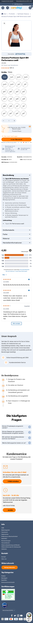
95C (23, 113)
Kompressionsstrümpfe (8, 582)
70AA (4, 77)
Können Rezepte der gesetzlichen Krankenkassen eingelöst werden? (13, 432)
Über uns (4, 559)
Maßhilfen (4, 538)
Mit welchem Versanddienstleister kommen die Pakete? (13, 437)
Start (5, 14)
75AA (11, 77)
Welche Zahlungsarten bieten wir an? (14, 443)
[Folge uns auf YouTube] (21, 616)
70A (18, 84)
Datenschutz (4, 534)
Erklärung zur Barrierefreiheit (9, 536)
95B (10, 106)
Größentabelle (8, 230)
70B (4, 99)
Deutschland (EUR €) (8, 610)
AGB (2, 528)
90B (4, 106)
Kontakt (3, 557)
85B (23, 99)
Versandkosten (5, 543)
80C (4, 113)
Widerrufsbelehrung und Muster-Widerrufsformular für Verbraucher (11, 546)
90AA (5, 84)
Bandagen (4, 578)
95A (23, 91)
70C (17, 106)
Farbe (5, 234)
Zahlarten (4, 549)
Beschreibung (8, 175)
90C (17, 113)
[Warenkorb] (30, 7)
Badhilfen (4, 580)
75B (11, 99)
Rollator (3, 576)
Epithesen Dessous (23, 14)
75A (25, 84)
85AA (26, 77)
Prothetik (12, 14)
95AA (12, 84)
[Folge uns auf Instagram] (18, 616)
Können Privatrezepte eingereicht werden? (12, 427)
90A (17, 91)
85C (10, 113)
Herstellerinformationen (12, 243)
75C (23, 106)
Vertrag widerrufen (9, 567)
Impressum (4, 532)
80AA (19, 77)
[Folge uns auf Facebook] (12, 616)
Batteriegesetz (5, 530)
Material (6, 238)
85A (10, 91)
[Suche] (7, 7)
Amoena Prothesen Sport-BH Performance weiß (16, 16)
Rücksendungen (6, 540)
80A (4, 91)
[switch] (29, 620)
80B (17, 99)
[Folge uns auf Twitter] (15, 616)
